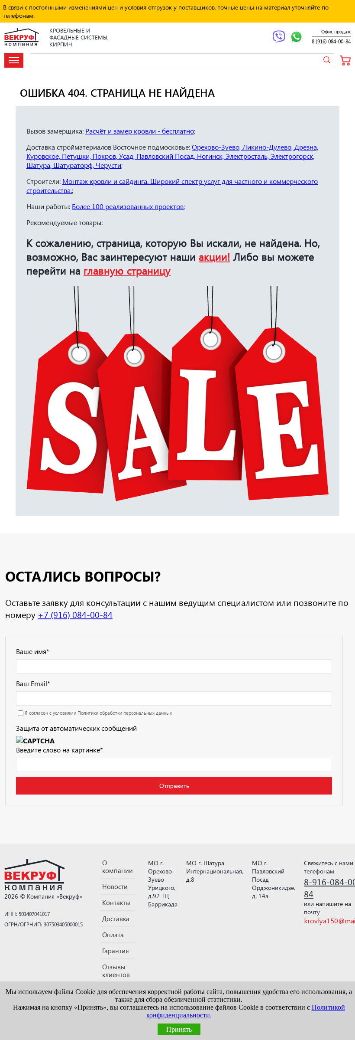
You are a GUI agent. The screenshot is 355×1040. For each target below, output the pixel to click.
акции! (214, 256)
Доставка (115, 918)
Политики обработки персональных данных (124, 713)
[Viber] (279, 37)
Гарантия (115, 950)
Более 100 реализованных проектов (128, 206)
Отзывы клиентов (116, 970)
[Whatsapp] (296, 37)
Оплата (113, 934)
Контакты (116, 902)
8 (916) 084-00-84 (331, 41)
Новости (115, 886)
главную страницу (127, 270)
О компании (117, 866)
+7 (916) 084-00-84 (75, 614)
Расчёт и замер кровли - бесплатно (139, 130)
